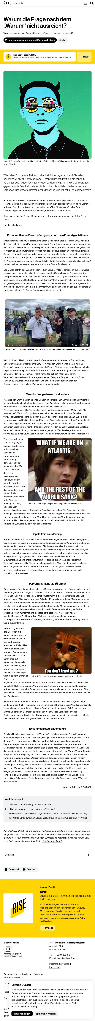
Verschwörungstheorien (46, 360)
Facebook (8, 992)
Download (14, 869)
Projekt (85, 56)
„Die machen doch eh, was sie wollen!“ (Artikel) (32, 809)
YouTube (7, 987)
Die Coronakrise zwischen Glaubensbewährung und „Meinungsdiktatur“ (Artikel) (48, 818)
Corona (62, 240)
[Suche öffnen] (92, 3)
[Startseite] (13, 3)
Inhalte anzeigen (22, 1013)
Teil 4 (6, 219)
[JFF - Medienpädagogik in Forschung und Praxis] (12, 951)
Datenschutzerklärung (26, 1006)
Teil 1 (73, 216)
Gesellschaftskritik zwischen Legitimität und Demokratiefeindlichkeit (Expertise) (48, 813)
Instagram (8, 983)
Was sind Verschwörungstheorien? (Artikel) (30, 804)
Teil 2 (79, 216)
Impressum (54, 967)
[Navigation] (85, 3)
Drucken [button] (31, 869)
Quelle (13, 164)
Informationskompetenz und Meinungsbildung (31, 40)
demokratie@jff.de (65, 958)
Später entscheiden (46, 1013)
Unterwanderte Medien (14, 240)
